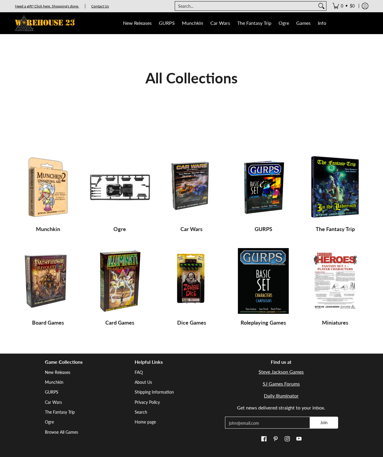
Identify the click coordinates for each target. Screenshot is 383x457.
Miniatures (335, 322)
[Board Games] (48, 281)
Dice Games (191, 322)
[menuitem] (343, 6)
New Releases (57, 372)
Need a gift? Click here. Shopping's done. (47, 6)
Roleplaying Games (263, 322)
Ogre (119, 229)
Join (324, 422)
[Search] (321, 5)
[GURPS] (263, 187)
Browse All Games (61, 432)
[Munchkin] (48, 187)
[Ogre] (120, 187)
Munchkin (48, 229)
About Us (143, 382)
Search (141, 412)
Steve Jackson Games (281, 372)
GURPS (263, 229)
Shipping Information (154, 392)
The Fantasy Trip (335, 229)
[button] (264, 439)
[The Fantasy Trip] (335, 187)
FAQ (139, 372)
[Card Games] (120, 281)
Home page (145, 421)
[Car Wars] (191, 187)
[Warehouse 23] (45, 23)
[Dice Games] (191, 281)
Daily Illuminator (281, 395)
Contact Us (100, 6)
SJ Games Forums (281, 383)
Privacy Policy (147, 402)
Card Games (119, 322)
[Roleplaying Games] (263, 281)
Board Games (48, 322)
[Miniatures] (335, 281)
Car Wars (191, 229)
